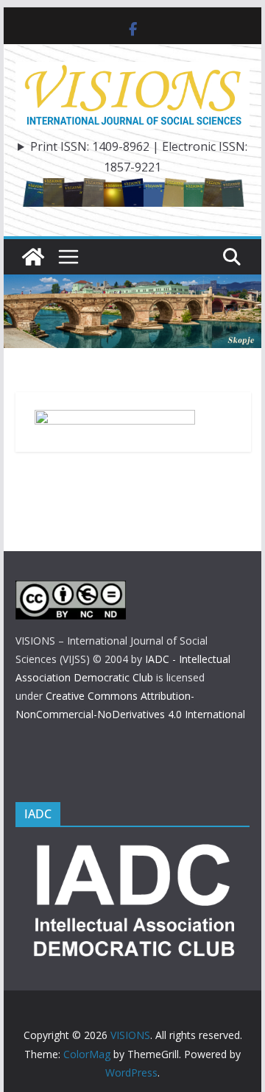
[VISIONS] (33, 256)
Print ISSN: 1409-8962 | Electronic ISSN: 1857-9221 (138, 157)
